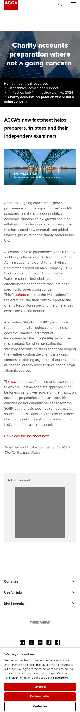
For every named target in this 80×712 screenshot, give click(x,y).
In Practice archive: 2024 (54, 92)
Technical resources (32, 83)
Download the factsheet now (26, 436)
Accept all (40, 687)
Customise (40, 706)
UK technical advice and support (33, 88)
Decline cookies (40, 696)
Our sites (11, 581)
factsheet (19, 295)
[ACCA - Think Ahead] (11, 8)
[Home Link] (40, 622)
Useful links (13, 592)
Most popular (14, 603)
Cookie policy (59, 678)
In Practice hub (19, 92)
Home (8, 83)
